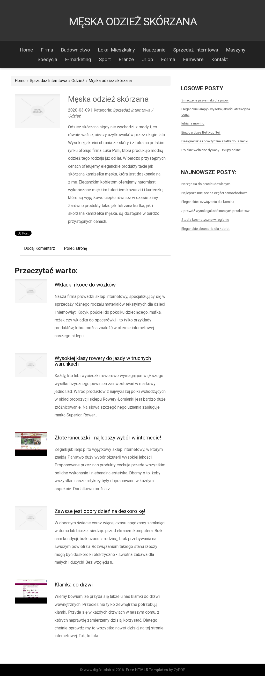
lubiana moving (192, 123)
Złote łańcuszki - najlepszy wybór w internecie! (108, 438)
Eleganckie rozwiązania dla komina (207, 202)
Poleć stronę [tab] (75, 248)
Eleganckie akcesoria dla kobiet (205, 228)
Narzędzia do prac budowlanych (206, 184)
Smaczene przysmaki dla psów (205, 100)
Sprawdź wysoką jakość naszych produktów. (215, 211)
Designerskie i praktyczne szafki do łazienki (214, 141)
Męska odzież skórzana (110, 80)
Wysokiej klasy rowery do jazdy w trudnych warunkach (103, 361)
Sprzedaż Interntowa (48, 80)
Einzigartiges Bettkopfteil (200, 132)
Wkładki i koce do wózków (85, 285)
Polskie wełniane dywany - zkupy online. (211, 150)
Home (20, 80)
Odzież (77, 80)
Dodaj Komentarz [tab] (39, 248)
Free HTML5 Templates (147, 670)
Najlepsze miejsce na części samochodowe (214, 193)
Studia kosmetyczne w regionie (205, 219)
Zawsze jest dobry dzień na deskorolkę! (100, 511)
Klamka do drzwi (74, 585)
